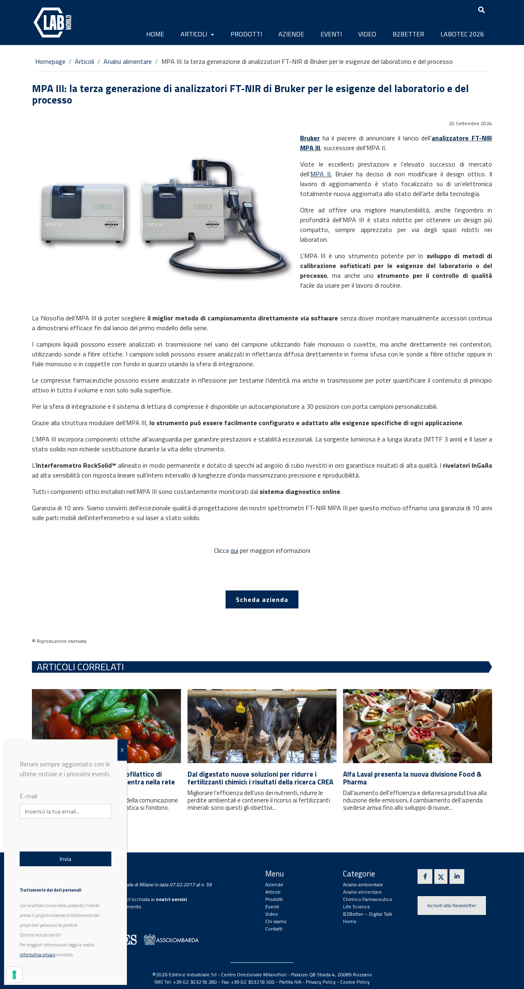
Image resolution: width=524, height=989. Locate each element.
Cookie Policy (355, 982)
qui (234, 550)
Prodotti (246, 34)
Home (155, 34)
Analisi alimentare (128, 61)
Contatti (273, 929)
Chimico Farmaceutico (367, 899)
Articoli (195, 34)
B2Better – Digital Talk (367, 914)
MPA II (320, 174)
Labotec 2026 (462, 34)
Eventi (331, 34)
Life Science (356, 906)
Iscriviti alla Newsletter (451, 905)
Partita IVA (290, 982)
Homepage (50, 61)
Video (367, 34)
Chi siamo (276, 921)
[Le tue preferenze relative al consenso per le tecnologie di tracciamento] (14, 974)
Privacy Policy (321, 982)
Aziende (291, 34)
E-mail (28, 796)
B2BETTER (408, 34)
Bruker (310, 138)
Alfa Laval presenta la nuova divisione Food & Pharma (412, 778)
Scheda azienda (262, 599)
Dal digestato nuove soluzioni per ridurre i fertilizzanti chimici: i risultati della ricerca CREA (260, 778)
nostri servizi (171, 899)
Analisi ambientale (363, 884)
